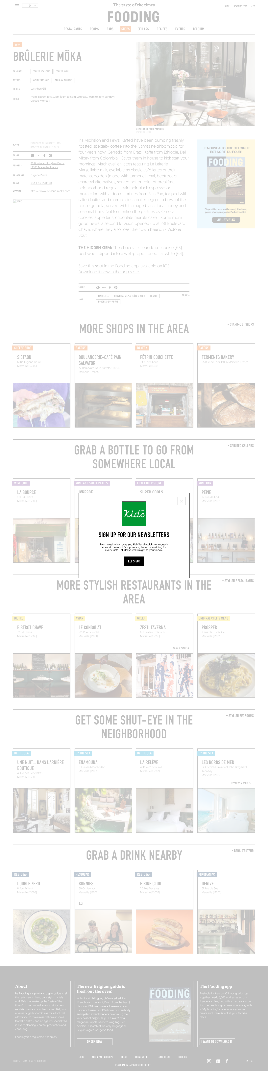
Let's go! (134, 561)
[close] (181, 501)
